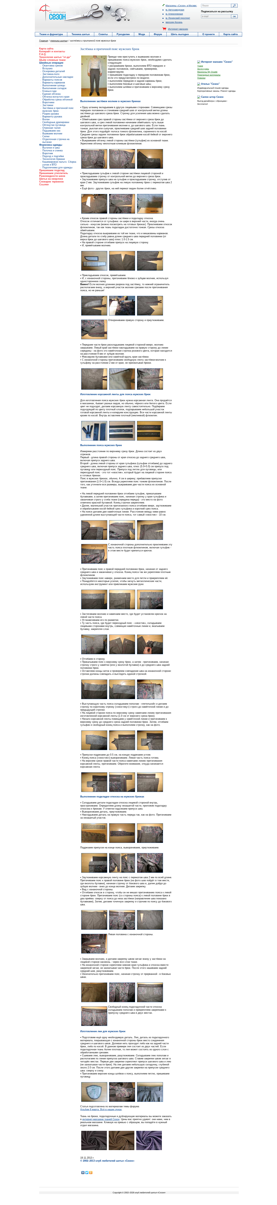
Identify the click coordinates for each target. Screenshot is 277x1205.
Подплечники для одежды (57, 167)
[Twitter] (87, 1172)
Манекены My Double (207, 72)
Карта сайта (230, 34)
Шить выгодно (180, 34)
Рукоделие (123, 34)
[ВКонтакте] (83, 1172)
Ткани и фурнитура (51, 34)
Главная (43, 40)
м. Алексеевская (174, 13)
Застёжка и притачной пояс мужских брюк (58, 109)
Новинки (201, 78)
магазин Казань (174, 22)
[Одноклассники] (91, 1172)
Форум (158, 34)
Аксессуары (203, 69)
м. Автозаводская (175, 9)
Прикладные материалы (208, 75)
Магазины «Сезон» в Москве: (181, 5)
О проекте (208, 34)
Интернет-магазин (178, 28)
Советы (103, 34)
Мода (141, 34)
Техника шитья (81, 34)
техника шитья (58, 40)
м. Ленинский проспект (178, 17)
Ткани (200, 66)
